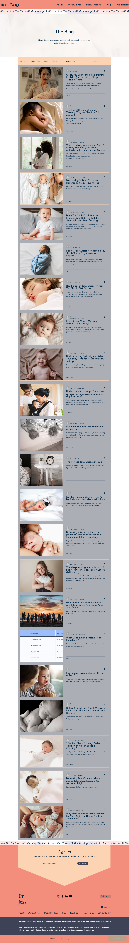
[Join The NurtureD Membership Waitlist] (64, 11)
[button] (106, 61)
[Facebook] (62, 896)
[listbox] (105, 896)
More (94, 61)
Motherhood (70, 61)
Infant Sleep (35, 61)
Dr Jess (22, 899)
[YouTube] (70, 896)
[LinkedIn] (66, 896)
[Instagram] (58, 896)
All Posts (23, 61)
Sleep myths (57, 61)
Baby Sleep (83, 61)
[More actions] (105, 71)
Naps (46, 61)
